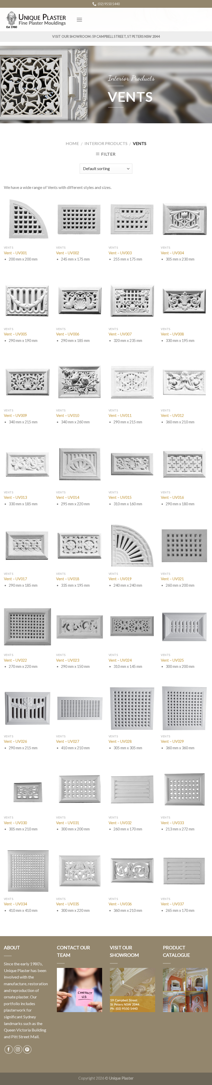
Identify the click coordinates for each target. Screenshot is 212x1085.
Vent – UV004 (172, 253)
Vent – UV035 (67, 904)
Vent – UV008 (172, 334)
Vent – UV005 (15, 334)
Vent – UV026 (15, 741)
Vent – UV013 (15, 497)
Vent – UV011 (120, 415)
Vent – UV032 (120, 823)
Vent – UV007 (120, 334)
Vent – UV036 (120, 904)
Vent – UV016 (172, 497)
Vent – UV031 (67, 823)
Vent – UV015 (120, 497)
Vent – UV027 (67, 741)
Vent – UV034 (15, 904)
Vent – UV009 (15, 415)
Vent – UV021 (172, 579)
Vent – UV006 (67, 334)
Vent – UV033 (172, 823)
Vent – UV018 (67, 579)
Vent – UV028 (120, 741)
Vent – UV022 (15, 660)
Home (72, 143)
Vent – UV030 (15, 823)
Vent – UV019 (120, 579)
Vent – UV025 (172, 660)
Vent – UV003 (120, 253)
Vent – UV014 (67, 497)
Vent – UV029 (172, 741)
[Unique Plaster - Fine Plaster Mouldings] (36, 19)
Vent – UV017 (15, 579)
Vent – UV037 (172, 904)
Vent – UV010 (67, 415)
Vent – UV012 (172, 415)
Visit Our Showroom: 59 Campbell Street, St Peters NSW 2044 (106, 36)
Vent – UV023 (67, 660)
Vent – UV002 (67, 253)
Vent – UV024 (120, 660)
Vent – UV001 (15, 253)
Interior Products (106, 143)
